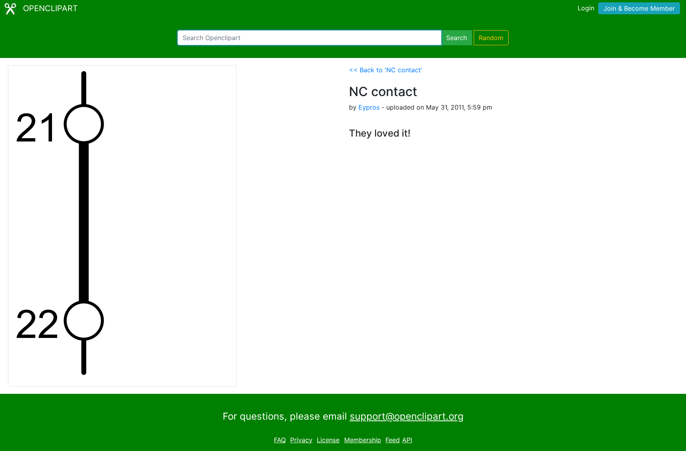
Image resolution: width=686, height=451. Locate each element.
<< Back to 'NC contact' (385, 70)
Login (586, 8)
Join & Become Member (639, 8)
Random (491, 38)
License (328, 440)
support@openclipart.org (407, 416)
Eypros (369, 107)
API (407, 440)
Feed (392, 440)
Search (456, 38)
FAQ (280, 440)
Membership (362, 440)
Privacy (301, 440)
